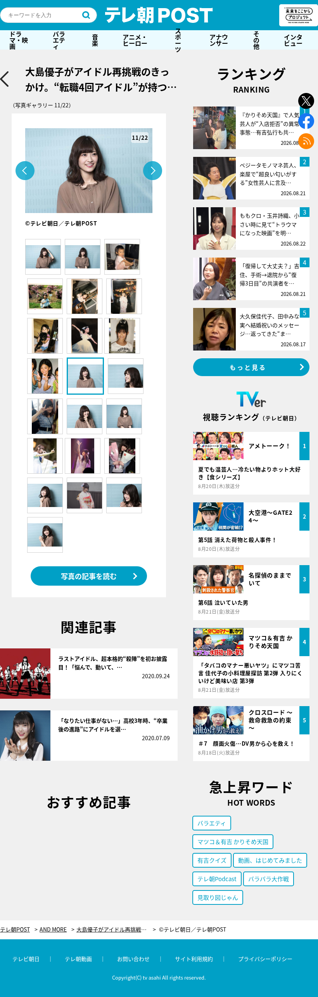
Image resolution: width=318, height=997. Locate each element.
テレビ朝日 (26, 959)
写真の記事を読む (89, 576)
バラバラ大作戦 (268, 879)
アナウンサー (218, 40)
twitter (306, 101)
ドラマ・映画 (18, 40)
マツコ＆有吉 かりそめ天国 (232, 841)
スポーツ (178, 40)
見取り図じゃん (217, 897)
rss (306, 141)
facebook (306, 121)
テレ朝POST (159, 15)
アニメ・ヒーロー (135, 40)
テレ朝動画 (78, 959)
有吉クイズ (211, 860)
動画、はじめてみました (270, 860)
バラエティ (59, 40)
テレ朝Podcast (217, 879)
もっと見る (248, 367)
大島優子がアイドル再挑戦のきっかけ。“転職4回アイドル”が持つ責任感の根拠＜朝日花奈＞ (116, 929)
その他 (256, 40)
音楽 (95, 40)
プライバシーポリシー (265, 959)
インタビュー (293, 40)
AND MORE (53, 929)
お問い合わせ (133, 959)
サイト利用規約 (194, 959)
